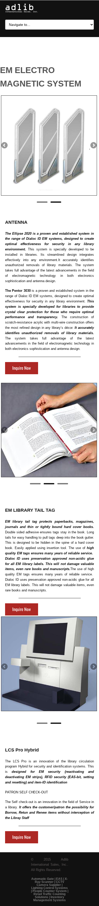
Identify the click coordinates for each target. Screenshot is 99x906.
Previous (5, 145)
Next (93, 145)
